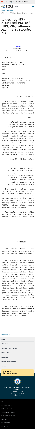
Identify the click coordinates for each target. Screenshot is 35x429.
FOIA (2, 402)
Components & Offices (9, 348)
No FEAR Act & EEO (6, 409)
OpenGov (4, 419)
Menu (33, 6)
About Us (4, 344)
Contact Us (5, 366)
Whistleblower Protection (8, 412)
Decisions (10, 11)
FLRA (12, 6)
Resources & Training (8, 361)
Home (3, 11)
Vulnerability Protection (8, 416)
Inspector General (6, 405)
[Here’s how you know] (17, 2)
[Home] (3, 6)
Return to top (5, 334)
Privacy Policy (5, 426)
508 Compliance (5, 422)
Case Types (5, 352)
